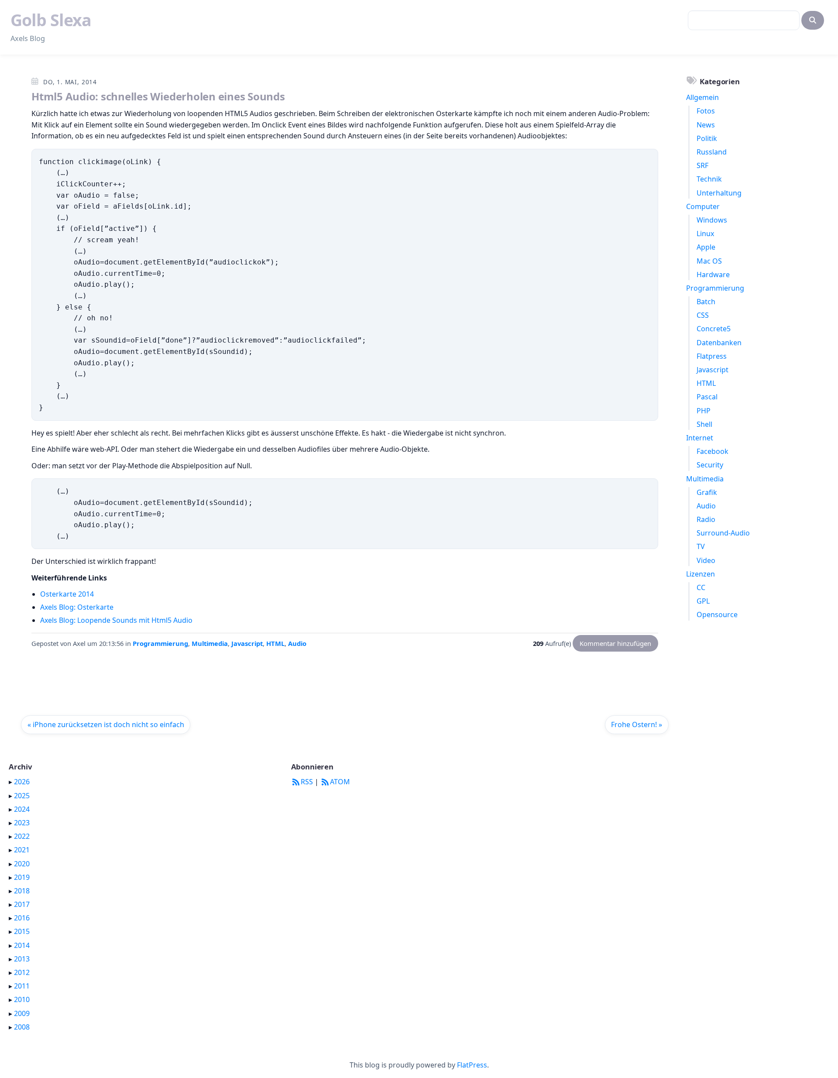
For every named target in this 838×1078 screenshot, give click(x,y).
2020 (22, 864)
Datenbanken (719, 342)
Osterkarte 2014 (67, 594)
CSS (703, 315)
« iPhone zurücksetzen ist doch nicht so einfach (105, 724)
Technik (709, 179)
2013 (22, 959)
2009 (22, 1013)
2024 (22, 809)
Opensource (717, 614)
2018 (22, 891)
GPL (703, 601)
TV (701, 546)
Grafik (707, 492)
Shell (704, 424)
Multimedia (210, 643)
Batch (706, 301)
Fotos (706, 111)
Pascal (707, 397)
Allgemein (702, 97)
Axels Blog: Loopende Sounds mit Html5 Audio (116, 620)
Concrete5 (714, 328)
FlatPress (472, 1065)
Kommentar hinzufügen (615, 643)
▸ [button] (11, 781)
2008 (22, 1027)
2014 (22, 945)
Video (706, 560)
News (706, 125)
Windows (712, 220)
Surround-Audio (723, 533)
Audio (297, 643)
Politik (707, 138)
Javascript (247, 643)
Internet (699, 438)
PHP (704, 410)
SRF (702, 165)
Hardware (713, 274)
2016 (22, 918)
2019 (22, 877)
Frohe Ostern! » (636, 724)
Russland (712, 152)
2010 (22, 999)
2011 (22, 986)
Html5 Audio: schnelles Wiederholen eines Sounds (158, 96)
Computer (703, 206)
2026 (22, 781)
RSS (307, 781)
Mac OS (709, 261)
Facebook (712, 451)
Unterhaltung (719, 193)
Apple (706, 247)
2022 (22, 836)
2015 (22, 931)
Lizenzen (700, 574)
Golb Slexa (50, 20)
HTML (275, 643)
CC (701, 587)
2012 (22, 972)
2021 (22, 850)
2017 (22, 904)
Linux (705, 233)
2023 (22, 822)
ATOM (340, 781)
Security (710, 465)
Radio (706, 519)
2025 (22, 795)
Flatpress (712, 356)
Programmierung (160, 643)
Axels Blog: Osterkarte (76, 607)
